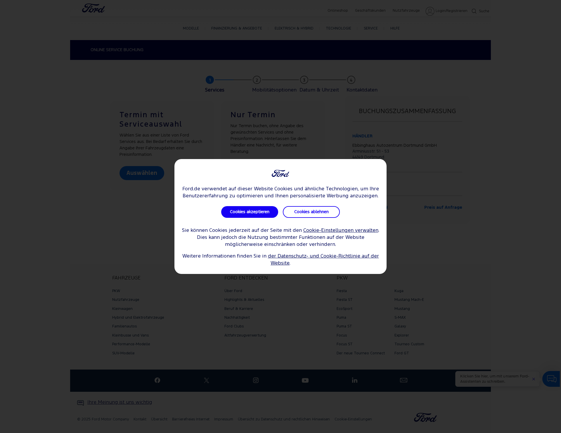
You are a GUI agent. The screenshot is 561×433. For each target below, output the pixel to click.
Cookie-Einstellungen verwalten (340, 230)
